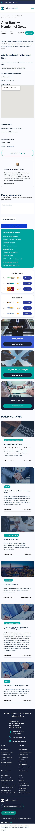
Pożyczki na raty (8, 249)
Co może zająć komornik (11, 262)
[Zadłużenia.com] (9, 8)
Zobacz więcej (17, 344)
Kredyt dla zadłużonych (11, 236)
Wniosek (27, 278)
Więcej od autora (9, 183)
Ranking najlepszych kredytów (12, 806)
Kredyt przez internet (10, 246)
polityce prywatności (24, 827)
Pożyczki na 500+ (9, 255)
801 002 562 (14, 2)
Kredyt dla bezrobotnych (11, 252)
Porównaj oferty (9, 812)
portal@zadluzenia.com (19, 741)
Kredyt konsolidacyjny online (12, 239)
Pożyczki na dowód (9, 242)
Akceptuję (3, 830)
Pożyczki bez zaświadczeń (12, 265)
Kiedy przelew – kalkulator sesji (13, 258)
